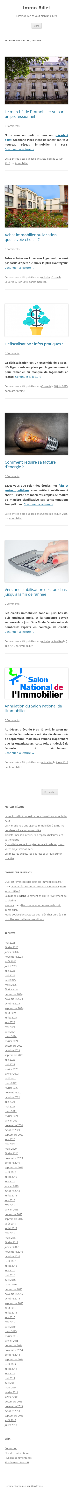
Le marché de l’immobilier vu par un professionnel (34, 114)
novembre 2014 (14, 1350)
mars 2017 (11, 1237)
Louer (8, 281)
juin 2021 (10, 1102)
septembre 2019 (14, 1167)
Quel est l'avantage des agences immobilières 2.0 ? (33, 881)
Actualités (47, 158)
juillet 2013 (11, 1425)
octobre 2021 (12, 1097)
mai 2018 (10, 1205)
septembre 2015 (14, 1303)
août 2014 (10, 1364)
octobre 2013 (12, 1411)
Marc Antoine (17, 391)
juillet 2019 (11, 1176)
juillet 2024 (11, 1017)
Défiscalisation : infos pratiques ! (34, 344)
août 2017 (10, 1223)
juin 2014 (10, 1373)
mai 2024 (10, 1027)
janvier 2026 (11, 952)
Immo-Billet (36, 8)
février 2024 (11, 1041)
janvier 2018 (11, 1209)
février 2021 (11, 1116)
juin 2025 (10, 970)
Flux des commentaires (18, 1457)
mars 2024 (11, 1036)
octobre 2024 (12, 1003)
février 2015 (11, 1336)
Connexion (11, 1448)
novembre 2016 (14, 1251)
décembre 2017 (13, 1214)
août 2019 (10, 1172)
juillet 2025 (11, 966)
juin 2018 (10, 1200)
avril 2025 (10, 980)
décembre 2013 (13, 1401)
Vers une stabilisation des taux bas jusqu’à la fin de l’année (36, 592)
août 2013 (10, 1420)
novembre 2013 (14, 1406)
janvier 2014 (11, 1397)
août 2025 (10, 961)
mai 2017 (10, 1233)
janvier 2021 (11, 1120)
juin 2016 (10, 1270)
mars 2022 (11, 1083)
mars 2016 (11, 1284)
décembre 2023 (13, 1045)
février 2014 (11, 1392)
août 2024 (10, 1013)
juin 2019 (10, 1181)
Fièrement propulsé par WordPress (24, 1486)
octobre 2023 (12, 1050)
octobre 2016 (12, 1256)
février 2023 (11, 1069)
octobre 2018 (12, 1191)
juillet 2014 (11, 1368)
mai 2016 (10, 1275)
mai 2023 (10, 1064)
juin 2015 (10, 1317)
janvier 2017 (11, 1247)
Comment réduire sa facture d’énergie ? (30, 464)
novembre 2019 (14, 1158)
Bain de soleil (12, 896)
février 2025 (11, 989)
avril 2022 (10, 1078)
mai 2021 (10, 1106)
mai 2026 (10, 942)
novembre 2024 (14, 999)
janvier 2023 (11, 1073)
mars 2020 (11, 1148)
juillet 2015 (11, 1312)
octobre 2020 (12, 1130)
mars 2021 (11, 1111)
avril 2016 (10, 1279)
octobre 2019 (12, 1162)
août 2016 (10, 1261)
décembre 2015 (13, 1289)
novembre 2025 (14, 956)
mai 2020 (10, 1144)
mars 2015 (11, 1331)
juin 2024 (10, 1022)
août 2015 (10, 1308)
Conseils (56, 277)
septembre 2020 (14, 1134)
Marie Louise (12, 914)
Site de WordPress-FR (17, 1462)
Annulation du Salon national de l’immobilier (33, 708)
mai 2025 (10, 975)
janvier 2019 (11, 1186)
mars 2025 (11, 984)
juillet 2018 (11, 1195)
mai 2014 (10, 1378)
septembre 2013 (14, 1415)
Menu (37, 25)
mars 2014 (11, 1387)
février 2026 (11, 947)
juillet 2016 (11, 1265)
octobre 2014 (12, 1354)
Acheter (45, 277)
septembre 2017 (14, 1219)
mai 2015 (10, 1322)
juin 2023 (10, 1059)
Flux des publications (17, 1453)
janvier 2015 (11, 1340)
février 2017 (11, 1242)
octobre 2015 (12, 1298)
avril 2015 (10, 1326)
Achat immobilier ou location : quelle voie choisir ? (32, 237)
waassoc (9, 905)
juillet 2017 (11, 1228)
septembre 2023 (14, 1055)
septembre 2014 (14, 1359)
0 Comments (12, 126)
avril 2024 (10, 1031)
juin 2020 (10, 1139)
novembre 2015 (14, 1294)
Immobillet (21, 163)
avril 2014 (10, 1383)
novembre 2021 (14, 1092)
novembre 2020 (14, 1125)
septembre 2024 (14, 1008)
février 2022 (11, 1088)
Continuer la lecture (19, 149)
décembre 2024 (13, 994)
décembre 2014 (13, 1345)
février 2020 (11, 1153)
